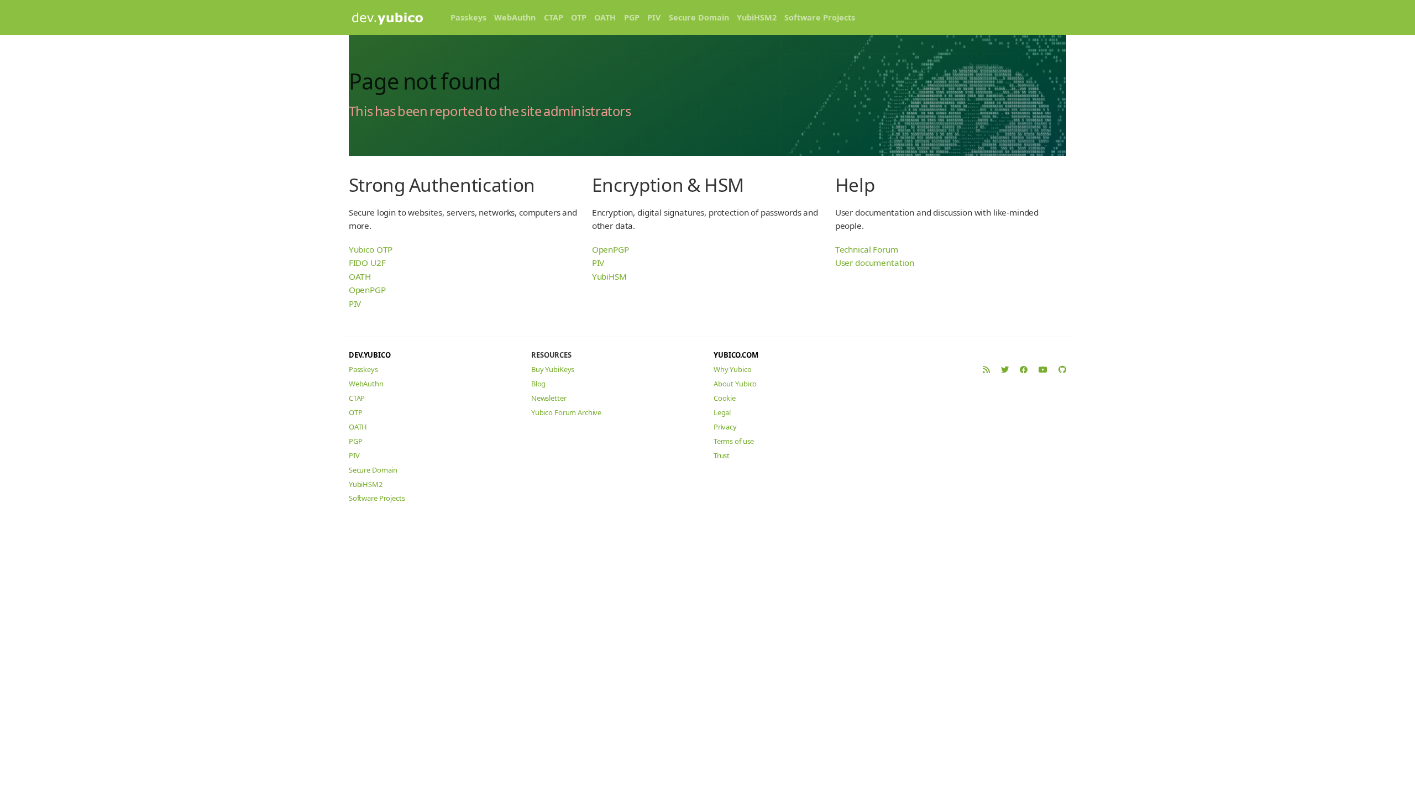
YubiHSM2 (757, 17)
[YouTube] (1043, 369)
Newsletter (549, 398)
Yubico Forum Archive (566, 412)
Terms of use (734, 441)
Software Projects (819, 17)
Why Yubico (733, 369)
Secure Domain (699, 17)
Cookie (725, 398)
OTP (578, 17)
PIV (654, 17)
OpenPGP (367, 289)
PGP (632, 17)
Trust (722, 455)
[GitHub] (1062, 369)
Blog (538, 384)
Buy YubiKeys (552, 369)
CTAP (553, 17)
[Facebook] (1024, 369)
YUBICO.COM (736, 355)
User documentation (874, 262)
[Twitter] (1005, 369)
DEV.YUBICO (370, 355)
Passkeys (468, 17)
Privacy (725, 427)
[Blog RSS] (986, 369)
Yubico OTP (370, 249)
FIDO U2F (367, 262)
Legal (722, 412)
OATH (605, 17)
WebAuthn (515, 17)
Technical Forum (866, 249)
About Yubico (735, 384)
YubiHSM (609, 276)
